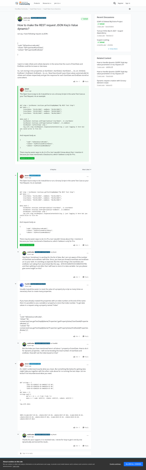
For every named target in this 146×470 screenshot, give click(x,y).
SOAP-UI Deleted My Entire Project (110, 22)
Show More (113, 49)
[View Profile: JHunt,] (22, 90)
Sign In (128, 3)
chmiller (110, 45)
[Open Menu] (129, 9)
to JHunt (53, 252)
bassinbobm (109, 26)
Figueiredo (109, 76)
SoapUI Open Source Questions (52, 9)
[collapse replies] (15, 175)
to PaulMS (54, 343)
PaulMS (27, 284)
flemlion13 (109, 35)
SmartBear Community (21, 9)
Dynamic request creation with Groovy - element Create (112, 82)
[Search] (114, 3)
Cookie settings (115, 464)
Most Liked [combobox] (86, 170)
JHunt (27, 89)
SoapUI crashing (103, 40)
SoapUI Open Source (35, 9)
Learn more (16, 466)
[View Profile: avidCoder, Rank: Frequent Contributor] (19, 18)
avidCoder (26, 18)
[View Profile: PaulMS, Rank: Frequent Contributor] (22, 285)
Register (120, 3)
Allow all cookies (133, 464)
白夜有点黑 (109, 67)
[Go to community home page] (22, 3)
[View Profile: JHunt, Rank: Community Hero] (22, 177)
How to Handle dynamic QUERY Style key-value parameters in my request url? (112, 63)
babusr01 (109, 85)
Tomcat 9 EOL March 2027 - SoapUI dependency (110, 32)
